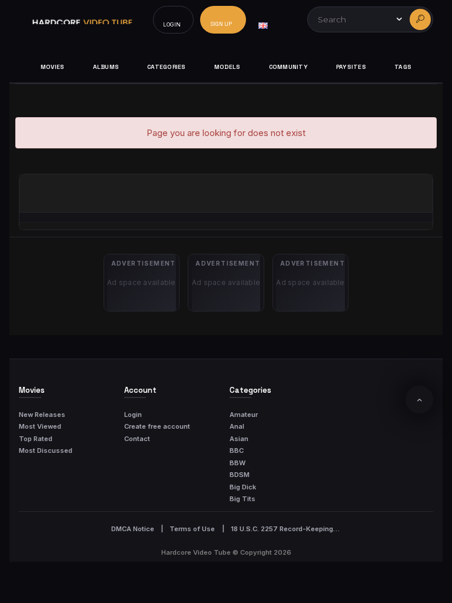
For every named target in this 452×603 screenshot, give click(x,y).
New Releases (42, 414)
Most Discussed (45, 450)
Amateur (244, 414)
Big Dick (243, 487)
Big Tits (242, 499)
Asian (239, 439)
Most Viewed (40, 426)
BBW (237, 463)
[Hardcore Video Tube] (82, 20)
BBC (237, 450)
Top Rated (35, 439)
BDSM (240, 475)
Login (133, 414)
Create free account (157, 426)
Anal (237, 426)
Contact (137, 439)
